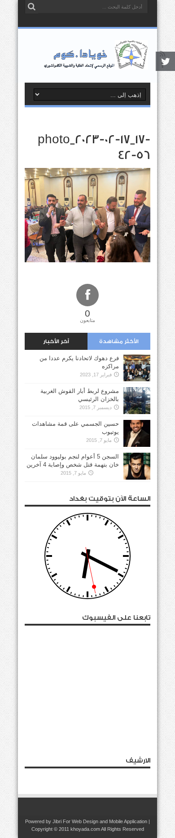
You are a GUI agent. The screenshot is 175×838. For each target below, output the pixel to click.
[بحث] (31, 6)
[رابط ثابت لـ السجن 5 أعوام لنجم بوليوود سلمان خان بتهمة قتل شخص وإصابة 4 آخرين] (136, 466)
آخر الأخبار (56, 341)
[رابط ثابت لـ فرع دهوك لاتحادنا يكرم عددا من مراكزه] (136, 367)
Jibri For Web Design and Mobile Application (99, 821)
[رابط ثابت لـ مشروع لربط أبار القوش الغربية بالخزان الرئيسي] (136, 400)
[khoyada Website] (87, 55)
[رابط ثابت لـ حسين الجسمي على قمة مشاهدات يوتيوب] (136, 433)
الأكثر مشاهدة (119, 341)
